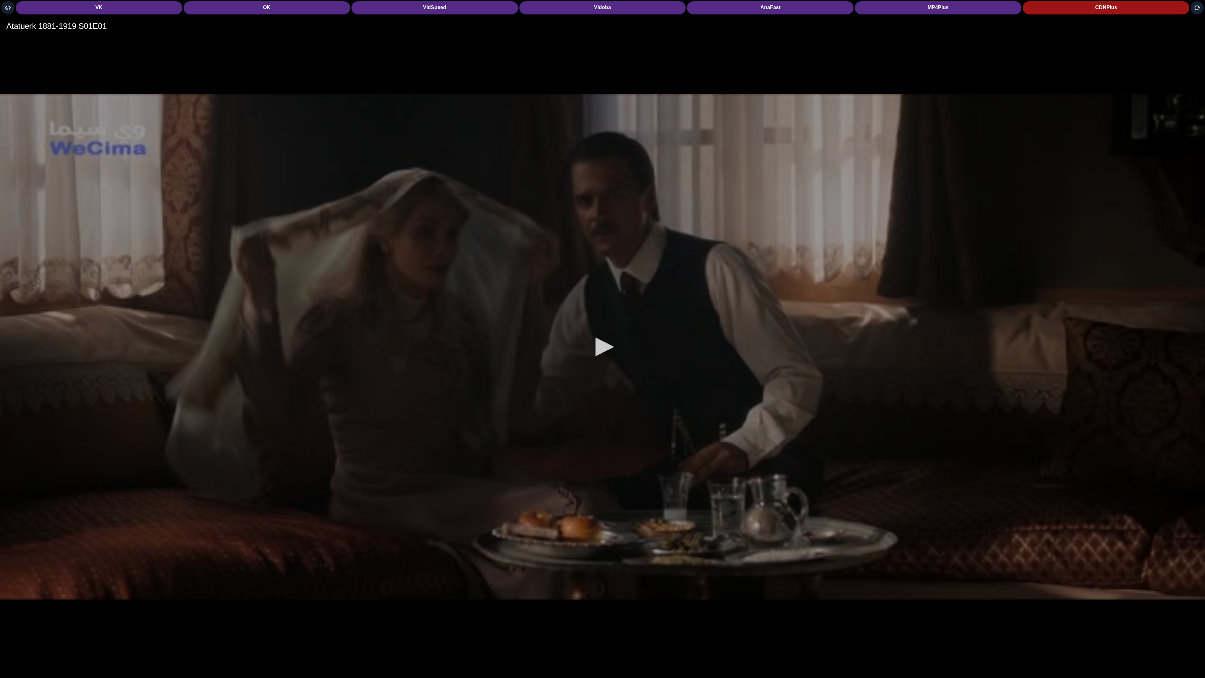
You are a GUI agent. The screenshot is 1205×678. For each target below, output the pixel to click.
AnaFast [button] (770, 7)
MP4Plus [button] (938, 7)
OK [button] (266, 7)
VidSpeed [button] (434, 7)
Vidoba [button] (602, 7)
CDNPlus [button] (1106, 7)
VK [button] (99, 7)
